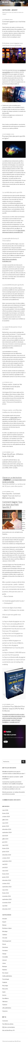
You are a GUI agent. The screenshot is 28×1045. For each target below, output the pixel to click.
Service (4, 995)
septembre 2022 (6, 886)
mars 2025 (5, 823)
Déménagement (6, 941)
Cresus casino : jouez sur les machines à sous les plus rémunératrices (12, 386)
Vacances (5, 1011)
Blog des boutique (13, 2)
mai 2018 (4, 906)
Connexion (5, 1021)
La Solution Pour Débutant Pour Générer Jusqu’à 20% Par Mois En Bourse (13, 709)
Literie (4, 963)
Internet (4, 960)
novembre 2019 (6, 902)
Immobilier (5, 957)
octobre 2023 (6, 858)
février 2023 (5, 874)
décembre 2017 (6, 909)
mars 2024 (5, 845)
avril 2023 (5, 867)
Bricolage (4, 931)
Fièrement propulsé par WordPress (11, 1041)
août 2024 (5, 835)
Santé (3, 992)
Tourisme (4, 1004)
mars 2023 (5, 870)
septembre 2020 (7, 899)
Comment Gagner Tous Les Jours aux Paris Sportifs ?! (12, 504)
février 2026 (5, 813)
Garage (4, 953)
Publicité (4, 982)
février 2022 (5, 893)
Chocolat (4, 938)
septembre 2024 (7, 832)
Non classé (5, 973)
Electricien (5, 947)
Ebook (4, 944)
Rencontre (5, 989)
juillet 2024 (5, 839)
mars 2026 (5, 810)
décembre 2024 (6, 829)
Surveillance (5, 998)
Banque (4, 925)
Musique (4, 966)
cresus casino (13, 417)
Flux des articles (7, 1024)
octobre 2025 (6, 816)
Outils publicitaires (7, 976)
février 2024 (5, 848)
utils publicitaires (6, 1008)
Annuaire (4, 918)
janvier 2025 (5, 826)
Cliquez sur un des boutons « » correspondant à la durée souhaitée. (14, 480)
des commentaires (8, 1027)
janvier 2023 (5, 877)
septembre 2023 (6, 861)
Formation (5, 950)
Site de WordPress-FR (8, 1030)
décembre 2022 (6, 880)
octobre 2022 (6, 883)
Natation (4, 969)
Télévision (5, 1001)
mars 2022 (5, 890)
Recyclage (5, 985)
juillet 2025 (5, 819)
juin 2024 (4, 842)
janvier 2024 (5, 851)
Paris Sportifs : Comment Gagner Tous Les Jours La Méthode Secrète (11, 496)
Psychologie (5, 979)
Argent (4, 922)
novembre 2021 (6, 896)
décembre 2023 (6, 855)
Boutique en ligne (7, 928)
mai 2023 (4, 864)
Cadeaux (4, 934)
